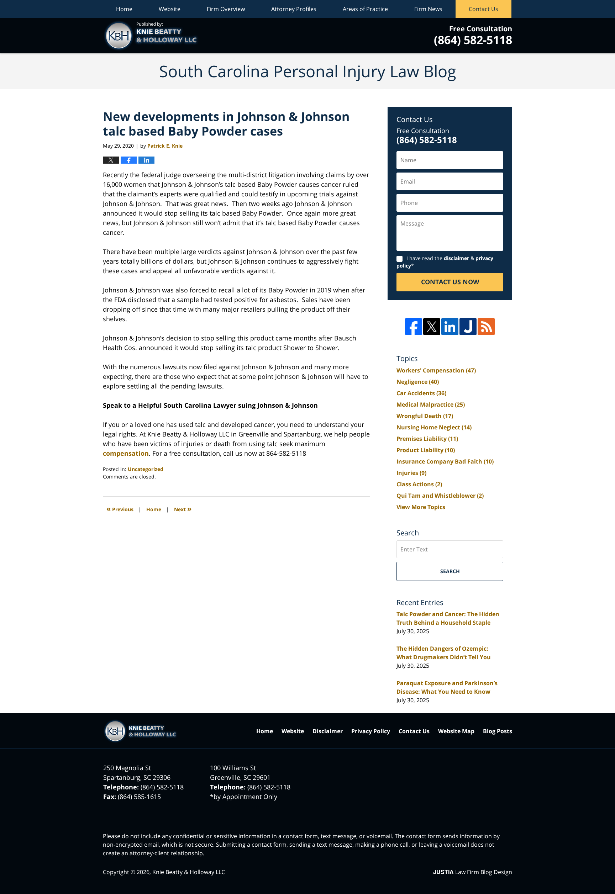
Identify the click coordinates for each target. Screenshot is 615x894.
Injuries (411, 473)
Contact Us (483, 9)
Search (450, 571)
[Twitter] (431, 326)
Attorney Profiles (293, 9)
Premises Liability (427, 439)
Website (169, 9)
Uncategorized (145, 469)
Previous (119, 508)
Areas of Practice (365, 9)
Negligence (417, 382)
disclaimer (456, 258)
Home (124, 9)
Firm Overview (226, 9)
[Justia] (468, 326)
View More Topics (420, 507)
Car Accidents (421, 393)
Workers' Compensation (436, 370)
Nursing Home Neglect (434, 427)
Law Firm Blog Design (472, 872)
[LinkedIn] (449, 326)
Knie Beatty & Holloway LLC (188, 872)
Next (182, 508)
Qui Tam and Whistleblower (440, 495)
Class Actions (419, 484)
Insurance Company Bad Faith (445, 461)
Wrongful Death (424, 416)
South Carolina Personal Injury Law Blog (151, 36)
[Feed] (486, 326)
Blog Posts (497, 731)
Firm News (428, 9)
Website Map (456, 731)
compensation (126, 453)
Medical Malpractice (430, 404)
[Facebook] (413, 326)
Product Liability (425, 450)
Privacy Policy (370, 731)
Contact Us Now (450, 281)
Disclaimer (327, 731)
